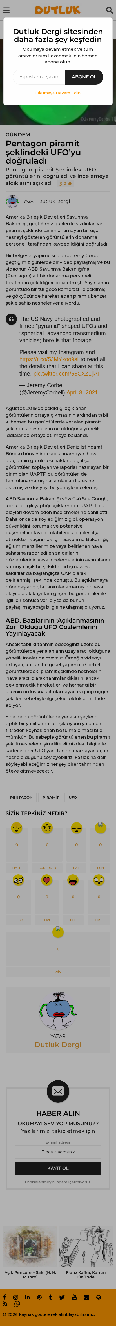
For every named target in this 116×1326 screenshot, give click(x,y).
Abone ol (84, 77)
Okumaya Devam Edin (58, 93)
